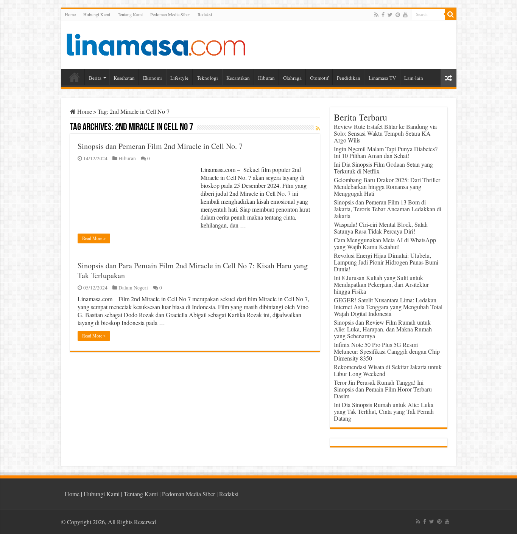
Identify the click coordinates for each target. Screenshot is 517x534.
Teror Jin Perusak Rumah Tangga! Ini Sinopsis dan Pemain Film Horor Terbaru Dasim (383, 389)
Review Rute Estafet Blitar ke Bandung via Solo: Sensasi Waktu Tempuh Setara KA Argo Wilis (385, 133)
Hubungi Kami (96, 14)
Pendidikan (348, 77)
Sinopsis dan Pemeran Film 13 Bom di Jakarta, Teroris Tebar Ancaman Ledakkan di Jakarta (387, 209)
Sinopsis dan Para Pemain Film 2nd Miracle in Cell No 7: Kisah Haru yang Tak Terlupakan (193, 270)
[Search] (450, 14)
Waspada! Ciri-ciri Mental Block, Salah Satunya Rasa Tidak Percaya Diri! (381, 227)
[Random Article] (448, 78)
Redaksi (205, 14)
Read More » (94, 238)
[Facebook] (383, 14)
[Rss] (376, 14)
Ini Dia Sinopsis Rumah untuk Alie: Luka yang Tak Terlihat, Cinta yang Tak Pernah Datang (384, 411)
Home (70, 14)
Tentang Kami (130, 14)
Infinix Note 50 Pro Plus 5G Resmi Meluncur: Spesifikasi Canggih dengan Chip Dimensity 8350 (387, 351)
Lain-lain (413, 77)
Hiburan (266, 77)
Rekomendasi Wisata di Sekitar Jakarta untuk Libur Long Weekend (388, 370)
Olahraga (292, 77)
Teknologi (207, 77)
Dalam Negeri (133, 287)
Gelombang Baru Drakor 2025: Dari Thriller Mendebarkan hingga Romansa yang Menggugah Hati (387, 186)
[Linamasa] (156, 43)
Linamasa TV (382, 77)
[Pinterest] (398, 14)
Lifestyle (179, 77)
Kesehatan (124, 77)
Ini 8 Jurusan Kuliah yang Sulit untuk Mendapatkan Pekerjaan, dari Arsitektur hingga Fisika (381, 284)
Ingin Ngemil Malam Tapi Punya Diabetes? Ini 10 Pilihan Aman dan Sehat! (386, 152)
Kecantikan (238, 77)
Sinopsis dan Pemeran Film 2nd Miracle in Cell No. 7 (160, 146)
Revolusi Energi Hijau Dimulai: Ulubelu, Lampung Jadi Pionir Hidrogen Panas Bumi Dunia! (386, 262)
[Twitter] (390, 14)
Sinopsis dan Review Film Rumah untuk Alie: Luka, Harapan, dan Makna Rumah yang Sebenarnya (383, 329)
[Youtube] (405, 14)
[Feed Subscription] (318, 128)
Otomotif (319, 77)
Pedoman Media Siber (170, 14)
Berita (95, 77)
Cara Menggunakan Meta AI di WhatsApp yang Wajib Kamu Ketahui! (385, 243)
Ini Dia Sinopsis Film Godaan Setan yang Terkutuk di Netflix (383, 167)
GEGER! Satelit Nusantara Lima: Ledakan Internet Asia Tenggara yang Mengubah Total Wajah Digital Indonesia (388, 306)
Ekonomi (152, 77)
